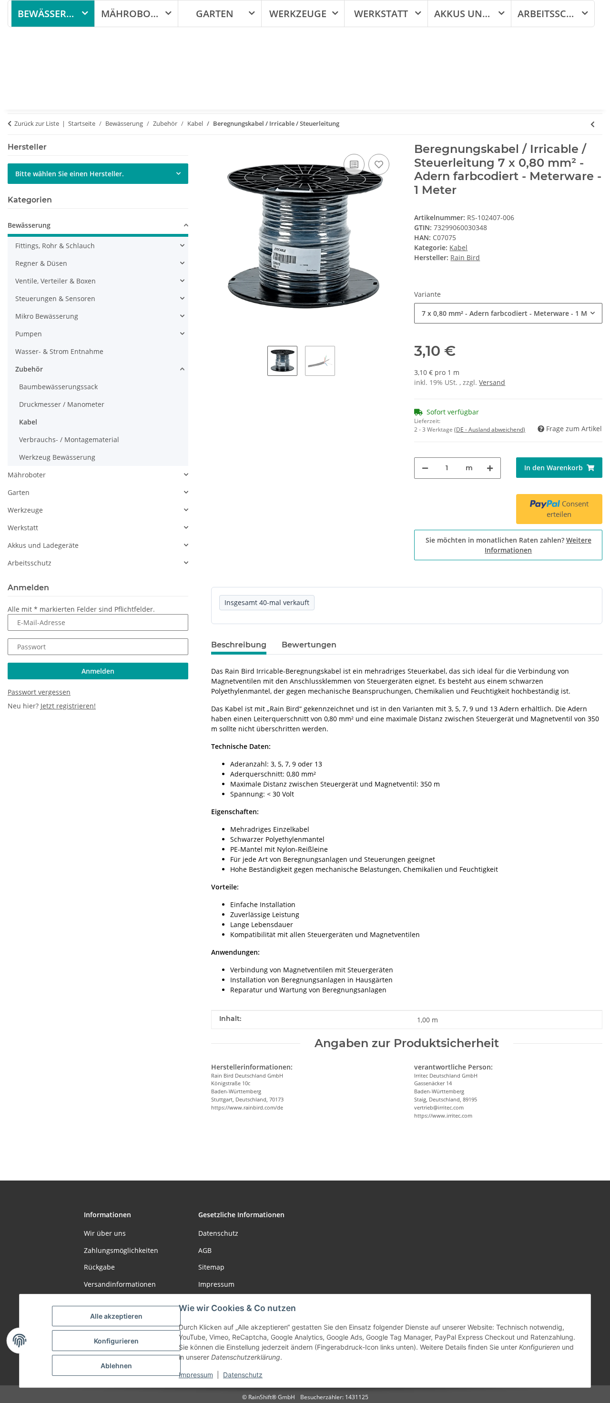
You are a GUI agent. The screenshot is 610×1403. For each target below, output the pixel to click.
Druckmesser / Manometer (61, 404)
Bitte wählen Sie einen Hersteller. (69, 173)
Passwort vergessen (39, 691)
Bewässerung (29, 225)
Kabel (458, 247)
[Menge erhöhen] (489, 468)
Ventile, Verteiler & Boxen (55, 280)
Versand (492, 382)
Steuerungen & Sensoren (55, 298)
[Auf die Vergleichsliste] (354, 164)
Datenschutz (243, 1375)
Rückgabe (99, 1267)
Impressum (196, 1375)
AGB (205, 1250)
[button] (98, 226)
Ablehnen (116, 1366)
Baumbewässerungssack (58, 386)
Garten (19, 492)
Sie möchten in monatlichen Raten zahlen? (508, 545)
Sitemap (211, 1267)
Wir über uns (105, 1233)
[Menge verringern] (425, 468)
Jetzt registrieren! (68, 705)
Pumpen (28, 333)
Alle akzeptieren (116, 1316)
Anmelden (97, 671)
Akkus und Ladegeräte (43, 545)
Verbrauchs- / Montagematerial (69, 439)
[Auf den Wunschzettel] (378, 164)
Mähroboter (27, 474)
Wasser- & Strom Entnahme (59, 351)
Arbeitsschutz (29, 562)
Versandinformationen (120, 1284)
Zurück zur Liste (36, 123)
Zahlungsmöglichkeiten (121, 1250)
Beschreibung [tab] (238, 644)
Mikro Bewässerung (46, 316)
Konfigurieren (116, 1341)
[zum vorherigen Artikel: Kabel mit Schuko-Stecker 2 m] (592, 124)
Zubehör (29, 368)
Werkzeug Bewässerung (57, 457)
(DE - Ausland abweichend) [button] (489, 429)
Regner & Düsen (41, 263)
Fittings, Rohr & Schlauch (55, 245)
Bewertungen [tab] (309, 644)
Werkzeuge (25, 510)
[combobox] (508, 313)
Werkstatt (23, 527)
